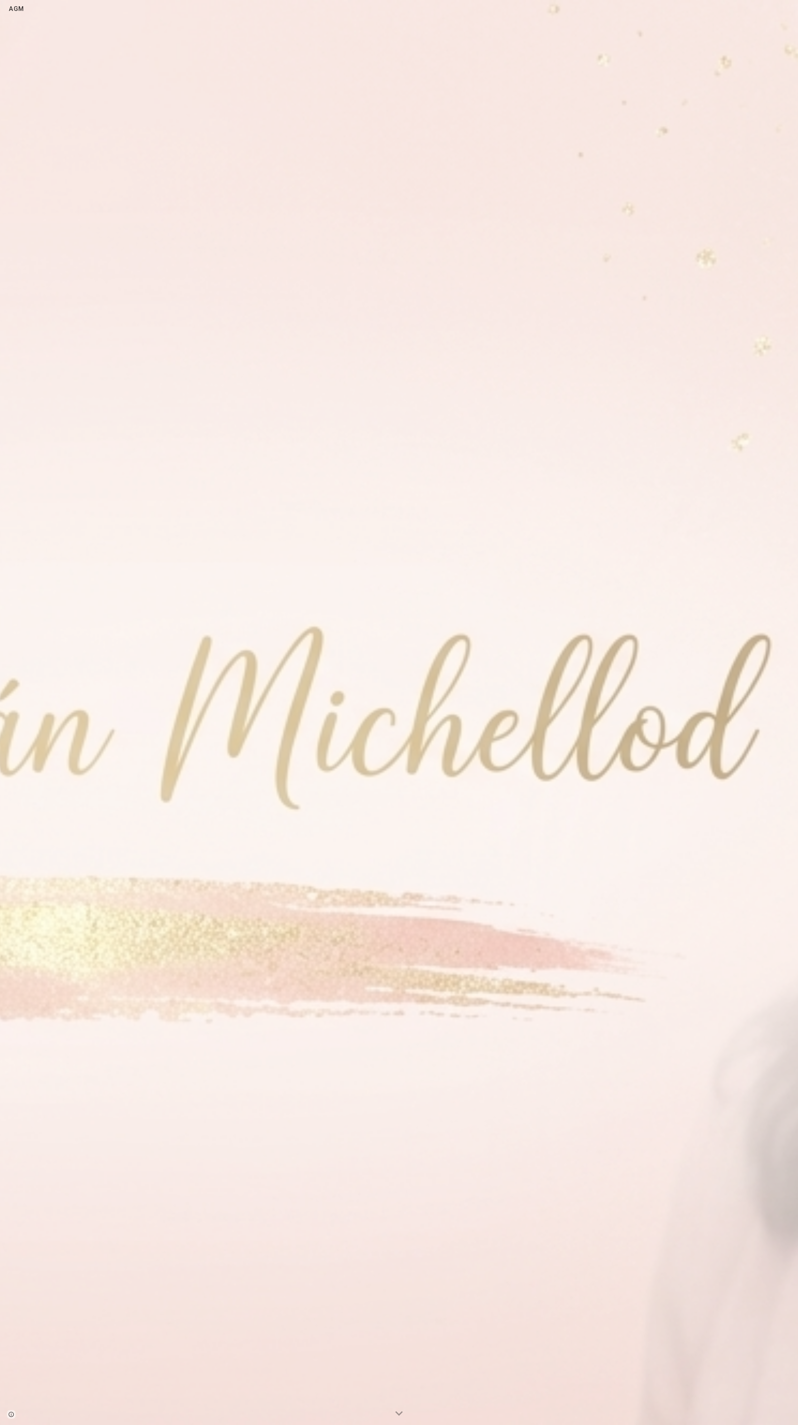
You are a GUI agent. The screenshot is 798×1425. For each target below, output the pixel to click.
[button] (399, 1413)
